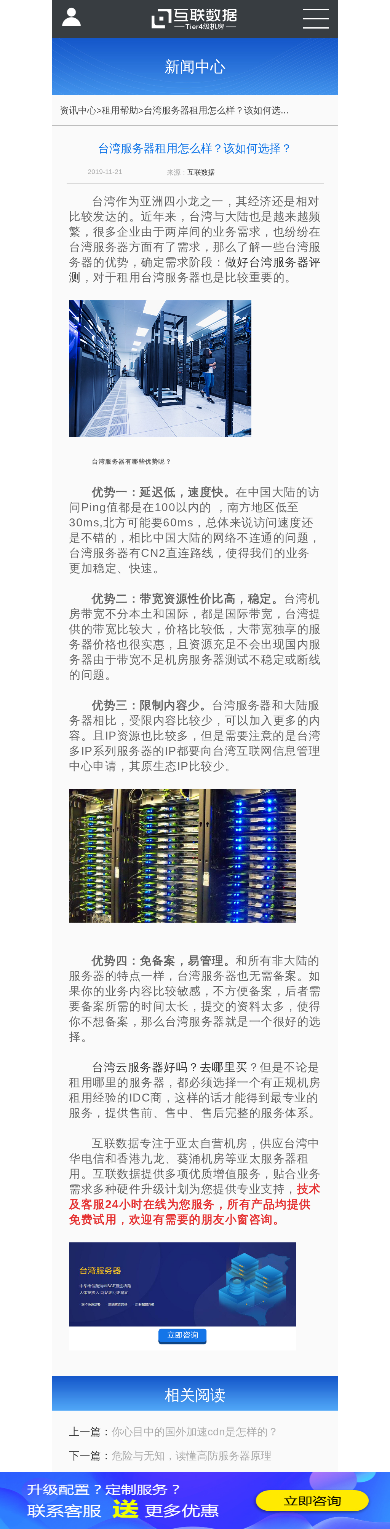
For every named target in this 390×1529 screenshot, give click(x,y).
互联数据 (201, 172)
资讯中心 (78, 110)
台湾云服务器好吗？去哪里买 (170, 1067)
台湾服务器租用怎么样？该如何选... (216, 110)
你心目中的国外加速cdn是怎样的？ (195, 1432)
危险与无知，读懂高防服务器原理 (192, 1456)
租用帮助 (120, 110)
